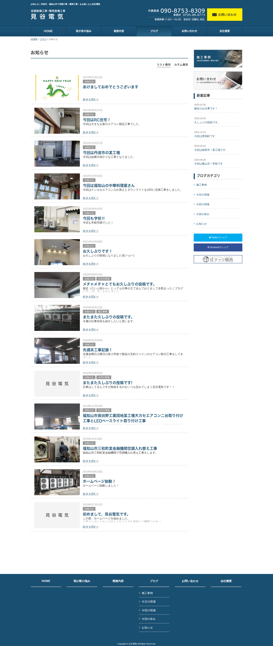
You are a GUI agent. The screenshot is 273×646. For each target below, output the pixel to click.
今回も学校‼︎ (94, 218)
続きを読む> (90, 99)
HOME (34, 39)
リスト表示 (164, 64)
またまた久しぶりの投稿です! (107, 382)
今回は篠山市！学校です (208, 162)
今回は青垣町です (204, 134)
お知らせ (89, 81)
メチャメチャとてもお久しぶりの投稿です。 (120, 284)
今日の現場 (103, 278)
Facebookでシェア (218, 247)
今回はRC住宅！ (97, 119)
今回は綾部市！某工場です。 (211, 148)
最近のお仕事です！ (206, 106)
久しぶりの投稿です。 (207, 120)
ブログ (43, 39)
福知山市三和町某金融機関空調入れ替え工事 (120, 448)
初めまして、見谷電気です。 (106, 514)
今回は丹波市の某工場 (101, 152)
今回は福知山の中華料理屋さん (109, 185)
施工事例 (102, 311)
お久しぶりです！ (98, 251)
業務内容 (118, 581)
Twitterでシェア (219, 237)
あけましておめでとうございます (110, 86)
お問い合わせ (190, 581)
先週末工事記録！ (98, 349)
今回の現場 (202, 204)
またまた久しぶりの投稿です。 (108, 317)
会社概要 (226, 581)
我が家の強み (82, 581)
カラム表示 (181, 64)
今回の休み (202, 214)
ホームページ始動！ (99, 481)
